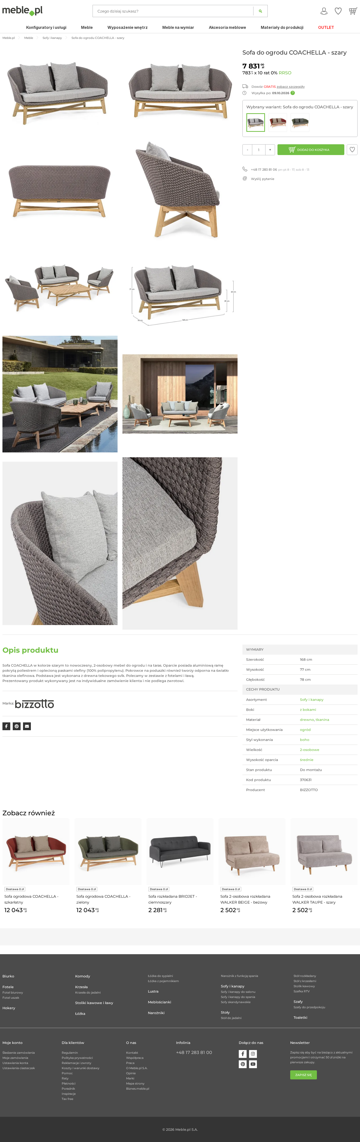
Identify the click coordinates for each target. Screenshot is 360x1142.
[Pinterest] (243, 1064)
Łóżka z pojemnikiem (163, 981)
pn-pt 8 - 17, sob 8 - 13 (280, 169)
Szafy (298, 1001)
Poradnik (68, 1088)
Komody (82, 976)
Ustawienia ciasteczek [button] (18, 1068)
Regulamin (70, 1052)
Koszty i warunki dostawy (80, 1068)
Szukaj (260, 11)
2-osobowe (309, 750)
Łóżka (80, 1013)
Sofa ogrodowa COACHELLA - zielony (103, 899)
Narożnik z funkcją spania (239, 976)
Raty (65, 1078)
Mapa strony (135, 1083)
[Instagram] (253, 1054)
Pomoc (67, 1073)
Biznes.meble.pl (137, 1088)
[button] (352, 149)
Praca (130, 1063)
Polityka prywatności (77, 1058)
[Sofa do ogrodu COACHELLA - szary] (255, 122)
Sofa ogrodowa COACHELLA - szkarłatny (31, 899)
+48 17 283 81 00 (194, 1052)
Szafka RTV (302, 991)
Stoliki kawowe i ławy (94, 1003)
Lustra (153, 991)
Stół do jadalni (231, 1018)
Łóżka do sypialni (160, 976)
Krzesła (81, 987)
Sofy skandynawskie (236, 1002)
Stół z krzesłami (305, 981)
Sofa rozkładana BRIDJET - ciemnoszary (172, 899)
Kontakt (132, 1052)
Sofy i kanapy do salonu (238, 992)
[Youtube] (253, 1064)
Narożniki (156, 1013)
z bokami (308, 709)
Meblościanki (159, 1002)
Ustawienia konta (15, 1063)
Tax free (67, 1099)
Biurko (8, 976)
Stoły (225, 1012)
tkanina (322, 719)
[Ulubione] (338, 11)
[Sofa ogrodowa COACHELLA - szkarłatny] (278, 122)
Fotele (8, 987)
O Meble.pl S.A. (137, 1068)
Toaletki (300, 1017)
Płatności (68, 1083)
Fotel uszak (10, 997)
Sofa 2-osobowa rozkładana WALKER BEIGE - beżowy (245, 899)
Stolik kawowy (304, 986)
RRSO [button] (285, 73)
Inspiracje (69, 1094)
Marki (130, 1078)
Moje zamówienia (15, 1058)
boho (304, 740)
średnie (306, 760)
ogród (305, 730)
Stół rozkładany (305, 976)
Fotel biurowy (12, 992)
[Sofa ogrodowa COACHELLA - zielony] (300, 122)
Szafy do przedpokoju (309, 1007)
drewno (307, 719)
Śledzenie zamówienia (18, 1052)
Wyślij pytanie (262, 179)
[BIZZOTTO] (34, 703)
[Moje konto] (324, 11)
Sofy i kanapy (312, 699)
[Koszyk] (353, 11)
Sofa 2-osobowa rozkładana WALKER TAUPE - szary (317, 899)
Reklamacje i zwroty (76, 1063)
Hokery (8, 1008)
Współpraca (135, 1058)
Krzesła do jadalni (88, 992)
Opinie (131, 1073)
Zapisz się (303, 1075)
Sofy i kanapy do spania (238, 997)
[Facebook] (243, 1054)
